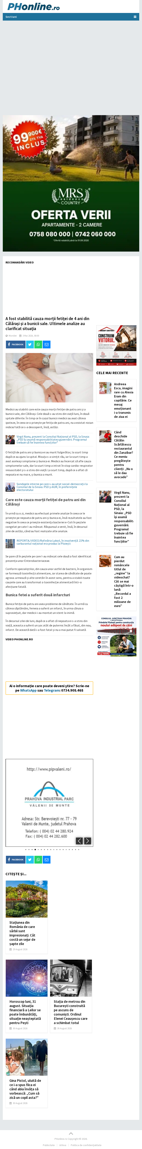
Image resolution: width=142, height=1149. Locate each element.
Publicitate (49, 1145)
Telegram (52, 690)
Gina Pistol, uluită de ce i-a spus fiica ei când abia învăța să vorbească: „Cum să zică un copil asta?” (25, 1089)
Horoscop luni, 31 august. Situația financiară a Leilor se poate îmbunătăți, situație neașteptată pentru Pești (25, 1012)
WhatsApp (28, 690)
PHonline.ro (61, 1138)
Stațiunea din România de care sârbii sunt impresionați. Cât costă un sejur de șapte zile (22, 933)
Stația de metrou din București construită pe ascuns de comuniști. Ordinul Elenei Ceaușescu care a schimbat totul (70, 1012)
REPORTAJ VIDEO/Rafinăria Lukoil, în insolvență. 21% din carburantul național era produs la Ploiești (53, 542)
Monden (13, 335)
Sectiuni (11, 17)
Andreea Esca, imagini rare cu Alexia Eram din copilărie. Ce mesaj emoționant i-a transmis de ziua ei (123, 400)
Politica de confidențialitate (86, 1145)
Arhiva (62, 1145)
